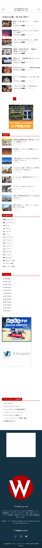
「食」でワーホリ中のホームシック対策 (25, 40)
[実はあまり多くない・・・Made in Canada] (7, 70)
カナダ (7, 225)
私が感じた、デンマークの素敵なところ (25, 149)
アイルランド (9, 240)
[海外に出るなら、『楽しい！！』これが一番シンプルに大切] (7, 207)
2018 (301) (7, 293)
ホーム (3, 14)
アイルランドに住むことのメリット (24, 186)
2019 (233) (7, 290)
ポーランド (8, 249)
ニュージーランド (10, 223)
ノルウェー (8, 246)
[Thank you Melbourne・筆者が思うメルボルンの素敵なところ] (7, 142)
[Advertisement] (21, 3)
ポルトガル (8, 258)
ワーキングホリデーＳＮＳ (11, 406)
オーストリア (9, 237)
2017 (8, 14)
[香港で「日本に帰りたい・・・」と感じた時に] (7, 23)
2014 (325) (7, 305)
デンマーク (8, 243)
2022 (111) (7, 281)
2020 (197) (7, 287)
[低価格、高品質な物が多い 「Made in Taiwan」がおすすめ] (7, 51)
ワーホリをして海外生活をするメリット (25, 177)
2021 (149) (7, 284)
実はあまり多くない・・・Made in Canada (26, 67)
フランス (8, 231)
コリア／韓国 (9, 263)
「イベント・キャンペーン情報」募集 (14, 418)
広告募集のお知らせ (9, 421)
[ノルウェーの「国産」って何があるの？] (7, 88)
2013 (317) (7, 308)
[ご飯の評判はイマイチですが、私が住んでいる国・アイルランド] (7, 160)
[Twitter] (26, 536)
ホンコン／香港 (10, 266)
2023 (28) (6, 279)
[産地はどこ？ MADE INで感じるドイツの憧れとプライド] (7, 60)
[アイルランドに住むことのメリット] (7, 188)
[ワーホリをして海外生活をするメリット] (7, 179)
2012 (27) (6, 311)
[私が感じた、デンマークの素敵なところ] (7, 151)
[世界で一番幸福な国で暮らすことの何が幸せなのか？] (7, 198)
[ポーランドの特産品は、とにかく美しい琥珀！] (7, 79)
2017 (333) (7, 296)
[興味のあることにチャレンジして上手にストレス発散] (7, 33)
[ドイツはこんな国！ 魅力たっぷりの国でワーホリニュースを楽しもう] (7, 170)
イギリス (8, 228)
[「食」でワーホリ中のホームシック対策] (7, 42)
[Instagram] (21, 536)
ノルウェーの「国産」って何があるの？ (25, 86)
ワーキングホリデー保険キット (12, 415)
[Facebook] (16, 536)
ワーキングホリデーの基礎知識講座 (14, 409)
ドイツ (7, 234)
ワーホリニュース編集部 (19, 25)
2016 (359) (7, 299)
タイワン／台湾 (10, 260)
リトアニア (8, 255)
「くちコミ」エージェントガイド (13, 412)
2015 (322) (7, 302)
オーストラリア (10, 220)
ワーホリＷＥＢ (8, 403)
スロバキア (8, 252)
